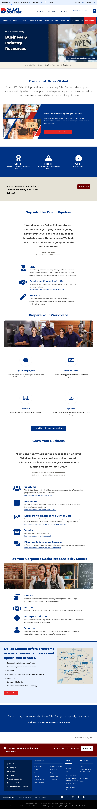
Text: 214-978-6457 (40, 797)
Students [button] (5, 2)
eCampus (12, 768)
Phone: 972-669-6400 (24, 797)
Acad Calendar (15, 779)
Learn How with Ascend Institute (48, 428)
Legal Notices (33, 806)
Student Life (65, 20)
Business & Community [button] (20, 2)
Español (51, 2)
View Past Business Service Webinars (58, 132)
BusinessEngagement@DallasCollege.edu (48, 722)
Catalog (36, 776)
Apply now (88, 748)
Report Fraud (76, 806)
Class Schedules (39, 779)
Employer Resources (52, 65)
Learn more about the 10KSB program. (38, 495)
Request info (60, 748)
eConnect (12, 771)
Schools (82, 781)
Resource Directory (18, 787)
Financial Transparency (46, 806)
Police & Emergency (70, 775)
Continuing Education (56, 766)
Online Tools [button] (77, 2)
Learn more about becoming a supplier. (38, 536)
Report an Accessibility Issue (19, 806)
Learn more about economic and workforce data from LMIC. (45, 524)
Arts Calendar (38, 766)
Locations (15, 783)
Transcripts (53, 779)
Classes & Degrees (35, 20)
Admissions (6, 20)
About (41, 11)
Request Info (78, 20)
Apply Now (91, 20)
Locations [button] (90, 2)
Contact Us (68, 768)
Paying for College (19, 20)
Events (82, 766)
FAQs (66, 772)
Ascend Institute (30, 65)
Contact (53, 11)
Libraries (12, 775)
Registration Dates (55, 773)
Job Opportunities (85, 775)
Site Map (84, 806)
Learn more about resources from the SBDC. (40, 510)
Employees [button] (36, 2)
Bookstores (37, 773)
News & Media (84, 778)
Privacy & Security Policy (63, 806)
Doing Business (66, 65)
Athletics (36, 769)
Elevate (40, 65)
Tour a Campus (74, 748)
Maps (65, 11)
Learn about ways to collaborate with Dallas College (47, 290)
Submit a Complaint (70, 784)
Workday (12, 764)
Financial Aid (53, 769)
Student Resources (51, 20)
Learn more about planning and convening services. (42, 548)
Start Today (85, 186)
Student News (54, 776)
